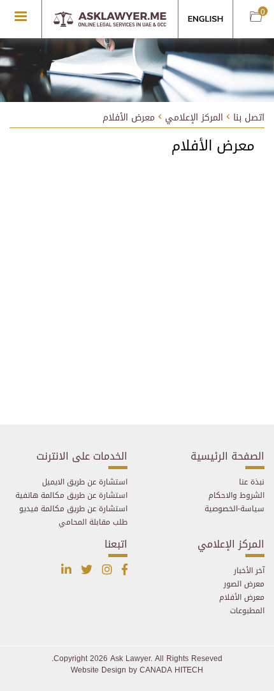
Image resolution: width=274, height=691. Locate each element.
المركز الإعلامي (194, 118)
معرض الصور (244, 584)
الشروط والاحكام (236, 495)
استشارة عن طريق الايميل (84, 482)
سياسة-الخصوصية (234, 509)
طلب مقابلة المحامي (93, 522)
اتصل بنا (248, 118)
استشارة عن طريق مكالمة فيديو (73, 509)
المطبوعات (247, 611)
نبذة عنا (251, 482)
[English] (205, 20)
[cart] (256, 17)
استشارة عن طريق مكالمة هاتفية (71, 495)
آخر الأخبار (249, 571)
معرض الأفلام (129, 118)
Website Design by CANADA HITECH (137, 670)
